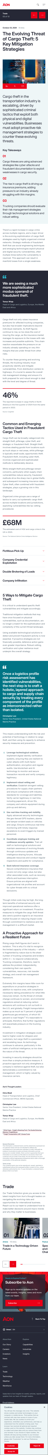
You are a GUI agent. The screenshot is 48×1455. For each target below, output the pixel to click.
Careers (6, 1349)
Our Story (7, 1344)
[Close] (44, 1407)
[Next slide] (13, 1264)
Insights (26, 1354)
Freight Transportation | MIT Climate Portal (17, 1134)
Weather (6, 1381)
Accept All (11, 1451)
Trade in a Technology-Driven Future (20, 1247)
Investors (6, 1354)
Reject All (37, 1446)
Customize (11, 1446)
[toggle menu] (44, 4)
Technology (8, 1376)
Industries (27, 1349)
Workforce (7, 1385)
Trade (5, 13)
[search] (38, 5)
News (5, 1358)
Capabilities (28, 1344)
